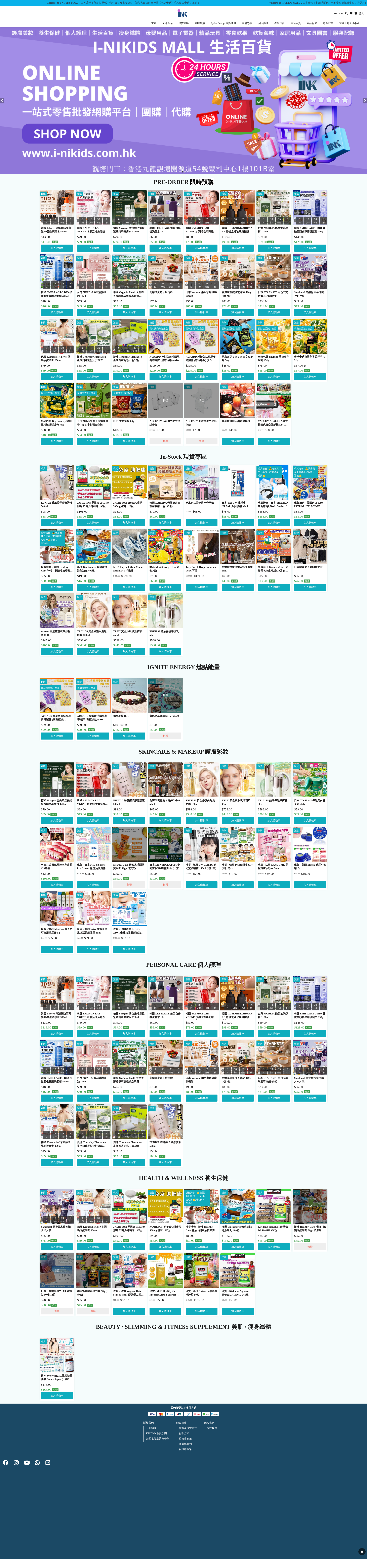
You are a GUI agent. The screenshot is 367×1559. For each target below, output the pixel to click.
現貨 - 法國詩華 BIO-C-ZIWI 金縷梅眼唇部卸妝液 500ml (128, 931)
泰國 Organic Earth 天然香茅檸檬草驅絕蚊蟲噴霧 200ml (128, 294)
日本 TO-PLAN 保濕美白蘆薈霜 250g (309, 802)
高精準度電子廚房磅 (161, 292)
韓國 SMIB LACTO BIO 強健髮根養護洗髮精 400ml (56, 294)
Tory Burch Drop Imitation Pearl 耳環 (201, 569)
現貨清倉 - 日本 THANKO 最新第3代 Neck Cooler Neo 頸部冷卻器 (273, 505)
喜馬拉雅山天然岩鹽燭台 (236, 421)
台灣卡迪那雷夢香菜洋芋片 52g (309, 358)
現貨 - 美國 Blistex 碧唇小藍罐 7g (310, 866)
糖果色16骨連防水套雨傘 (200, 502)
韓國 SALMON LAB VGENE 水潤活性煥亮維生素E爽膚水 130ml (201, 230)
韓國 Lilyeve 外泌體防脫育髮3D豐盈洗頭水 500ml (56, 230)
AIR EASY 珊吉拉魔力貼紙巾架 (201, 423)
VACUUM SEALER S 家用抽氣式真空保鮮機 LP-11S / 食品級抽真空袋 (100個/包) (273, 423)
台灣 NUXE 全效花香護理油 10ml (92, 294)
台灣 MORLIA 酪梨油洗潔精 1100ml (273, 230)
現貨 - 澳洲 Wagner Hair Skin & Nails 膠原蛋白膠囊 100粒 (128, 1293)
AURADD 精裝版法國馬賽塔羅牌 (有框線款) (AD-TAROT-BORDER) (201, 359)
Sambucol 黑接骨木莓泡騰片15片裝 (309, 294)
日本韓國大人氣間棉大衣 (308, 567)
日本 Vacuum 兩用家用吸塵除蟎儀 (201, 294)
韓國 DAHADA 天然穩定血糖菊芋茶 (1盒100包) (165, 504)
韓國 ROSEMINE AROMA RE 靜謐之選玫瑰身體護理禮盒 (237, 230)
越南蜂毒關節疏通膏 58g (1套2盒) (92, 1293)
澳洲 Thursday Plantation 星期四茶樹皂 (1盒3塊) (127, 358)
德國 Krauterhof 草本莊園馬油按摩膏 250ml (56, 358)
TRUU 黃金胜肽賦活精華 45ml (127, 633)
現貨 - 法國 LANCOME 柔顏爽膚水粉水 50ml (273, 866)
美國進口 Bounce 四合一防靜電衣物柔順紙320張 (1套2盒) (273, 569)
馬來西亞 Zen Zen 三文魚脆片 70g (237, 358)
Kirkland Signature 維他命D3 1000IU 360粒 (273, 1228)
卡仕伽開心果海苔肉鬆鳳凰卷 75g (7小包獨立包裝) (92, 423)
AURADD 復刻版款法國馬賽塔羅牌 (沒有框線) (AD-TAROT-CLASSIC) (164, 359)
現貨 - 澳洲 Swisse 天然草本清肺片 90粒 (201, 1293)
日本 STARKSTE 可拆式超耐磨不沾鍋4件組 (273, 294)
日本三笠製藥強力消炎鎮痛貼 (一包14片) (56, 1293)
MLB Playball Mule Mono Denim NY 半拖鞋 (127, 569)
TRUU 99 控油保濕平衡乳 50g (164, 633)
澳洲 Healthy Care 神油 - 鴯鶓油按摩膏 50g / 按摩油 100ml (310, 1229)
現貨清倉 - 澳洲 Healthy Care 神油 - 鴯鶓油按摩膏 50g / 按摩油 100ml (55, 569)
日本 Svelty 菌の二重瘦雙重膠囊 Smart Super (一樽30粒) (56, 1378)
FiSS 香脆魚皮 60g (123, 421)
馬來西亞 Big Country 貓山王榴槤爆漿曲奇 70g (56, 423)
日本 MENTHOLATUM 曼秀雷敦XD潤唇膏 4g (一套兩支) (165, 867)
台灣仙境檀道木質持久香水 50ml (237, 569)
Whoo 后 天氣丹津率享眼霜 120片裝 (56, 866)
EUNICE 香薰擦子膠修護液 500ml (56, 504)
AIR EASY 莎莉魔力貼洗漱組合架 (165, 423)
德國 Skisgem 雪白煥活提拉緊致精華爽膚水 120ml (129, 230)
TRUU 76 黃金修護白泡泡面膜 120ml (92, 633)
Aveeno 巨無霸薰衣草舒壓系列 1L (55, 633)
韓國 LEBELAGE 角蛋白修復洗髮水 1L (165, 230)
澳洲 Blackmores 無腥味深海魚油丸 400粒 (92, 569)
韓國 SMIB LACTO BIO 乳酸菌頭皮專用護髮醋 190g (309, 230)
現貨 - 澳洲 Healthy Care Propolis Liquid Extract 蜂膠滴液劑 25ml (164, 1293)
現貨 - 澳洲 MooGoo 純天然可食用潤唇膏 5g (56, 931)
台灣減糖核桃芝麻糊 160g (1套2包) (236, 294)
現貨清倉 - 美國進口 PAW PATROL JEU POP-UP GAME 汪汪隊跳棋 (308, 505)
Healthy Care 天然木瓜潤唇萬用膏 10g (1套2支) (128, 866)
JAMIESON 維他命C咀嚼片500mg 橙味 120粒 (129, 504)
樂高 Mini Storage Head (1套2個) (164, 569)
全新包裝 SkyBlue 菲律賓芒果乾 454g (273, 358)
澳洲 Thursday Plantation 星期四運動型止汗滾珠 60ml (91, 359)
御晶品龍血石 (121, 715)
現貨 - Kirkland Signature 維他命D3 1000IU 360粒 (236, 1293)
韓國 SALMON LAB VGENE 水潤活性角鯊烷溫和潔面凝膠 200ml (92, 230)
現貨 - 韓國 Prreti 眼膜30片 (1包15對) (237, 866)
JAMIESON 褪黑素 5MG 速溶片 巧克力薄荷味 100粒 (93, 504)
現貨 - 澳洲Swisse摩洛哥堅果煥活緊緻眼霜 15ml (92, 931)
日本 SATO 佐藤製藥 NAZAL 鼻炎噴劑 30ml (235, 504)
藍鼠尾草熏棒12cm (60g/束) (165, 715)
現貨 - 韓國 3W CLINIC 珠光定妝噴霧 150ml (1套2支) (201, 866)
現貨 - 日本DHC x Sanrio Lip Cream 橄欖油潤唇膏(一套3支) (93, 867)
